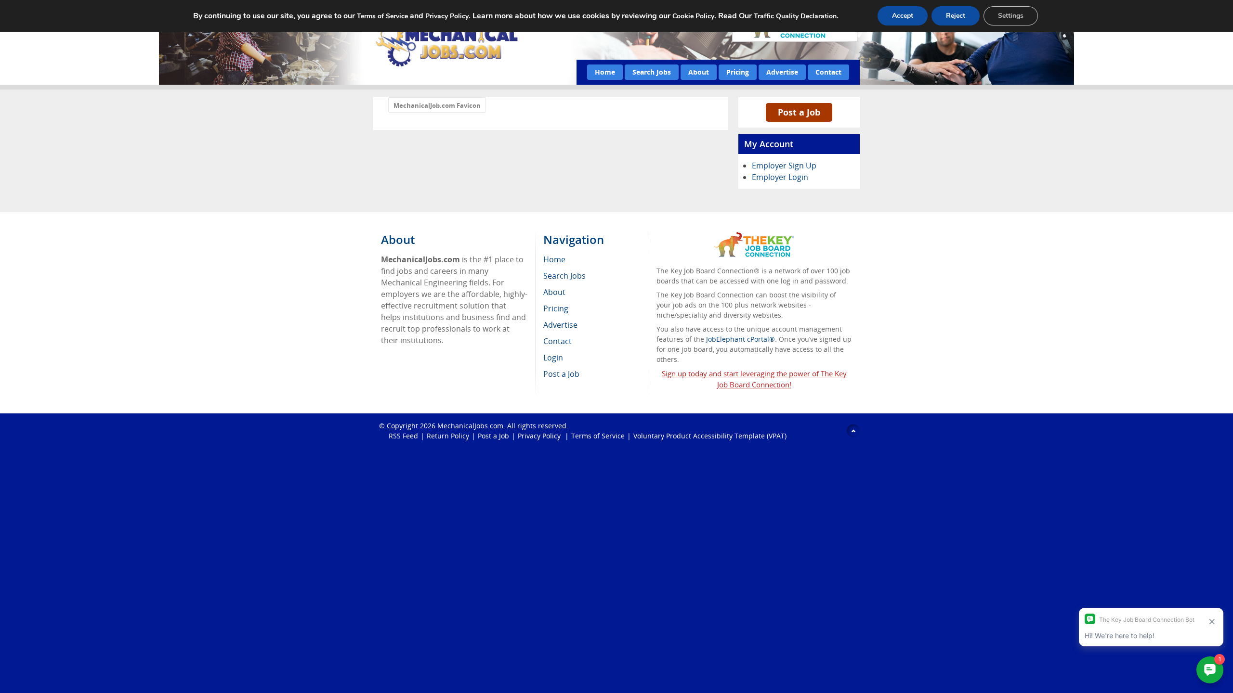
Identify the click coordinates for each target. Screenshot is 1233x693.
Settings (1010, 15)
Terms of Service (598, 435)
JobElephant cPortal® (740, 339)
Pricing (737, 72)
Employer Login (780, 177)
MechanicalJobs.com (470, 425)
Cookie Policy (693, 16)
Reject (955, 15)
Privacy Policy (540, 435)
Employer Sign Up (784, 165)
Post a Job (799, 112)
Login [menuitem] (553, 357)
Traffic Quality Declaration (795, 16)
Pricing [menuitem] (555, 308)
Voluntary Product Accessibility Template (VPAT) (710, 435)
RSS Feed (403, 435)
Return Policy (448, 435)
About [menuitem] (554, 292)
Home (605, 72)
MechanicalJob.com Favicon (437, 105)
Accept (902, 15)
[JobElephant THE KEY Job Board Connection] (754, 236)
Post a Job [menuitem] (561, 374)
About (698, 72)
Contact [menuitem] (557, 341)
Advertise (782, 72)
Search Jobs (651, 72)
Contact (828, 72)
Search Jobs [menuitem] (564, 275)
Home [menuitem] (554, 259)
